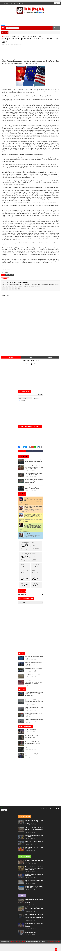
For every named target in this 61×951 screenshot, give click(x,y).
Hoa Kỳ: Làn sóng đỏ (29, 533)
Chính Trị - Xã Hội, (18, 44)
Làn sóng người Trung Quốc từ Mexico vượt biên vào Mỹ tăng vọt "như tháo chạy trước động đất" (34, 481)
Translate (23, 400)
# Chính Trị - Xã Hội (9, 274)
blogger (11, 357)
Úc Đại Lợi (23, 577)
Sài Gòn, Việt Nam (28, 554)
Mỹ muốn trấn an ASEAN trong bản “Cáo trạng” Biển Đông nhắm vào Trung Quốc (34, 701)
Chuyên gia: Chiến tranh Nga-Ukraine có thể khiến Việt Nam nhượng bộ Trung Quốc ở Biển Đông (34, 694)
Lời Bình (39, 451)
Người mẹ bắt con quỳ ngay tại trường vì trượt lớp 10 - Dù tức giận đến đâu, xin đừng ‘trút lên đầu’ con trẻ (33, 682)
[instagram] (56, 808)
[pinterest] (22, 3)
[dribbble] (50, 808)
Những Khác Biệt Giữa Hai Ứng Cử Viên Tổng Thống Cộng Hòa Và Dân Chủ (33, 499)
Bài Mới (22, 451)
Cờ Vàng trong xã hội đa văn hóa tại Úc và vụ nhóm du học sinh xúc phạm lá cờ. (34, 829)
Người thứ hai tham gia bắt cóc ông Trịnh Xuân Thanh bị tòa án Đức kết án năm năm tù (34, 901)
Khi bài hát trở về (29, 747)
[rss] (17, 3)
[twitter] (12, 3)
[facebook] (9, 3)
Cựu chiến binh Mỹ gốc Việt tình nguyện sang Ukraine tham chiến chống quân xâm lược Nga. (34, 822)
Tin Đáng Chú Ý (23, 456)
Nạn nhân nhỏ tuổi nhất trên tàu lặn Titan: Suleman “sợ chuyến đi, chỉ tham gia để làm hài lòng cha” (34, 467)
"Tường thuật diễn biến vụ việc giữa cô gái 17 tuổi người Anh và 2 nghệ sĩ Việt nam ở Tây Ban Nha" (34, 868)
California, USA (35, 564)
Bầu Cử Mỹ (21, 494)
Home (3, 36)
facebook (49, 357)
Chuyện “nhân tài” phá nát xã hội (32, 674)
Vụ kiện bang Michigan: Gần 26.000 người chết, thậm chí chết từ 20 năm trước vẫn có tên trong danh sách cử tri (33, 516)
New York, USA (24, 570)
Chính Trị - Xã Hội (9, 36)
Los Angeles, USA (28, 543)
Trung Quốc (35, 577)
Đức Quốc (34, 583)
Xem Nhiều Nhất (30, 451)
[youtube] (14, 3)
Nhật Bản (23, 583)
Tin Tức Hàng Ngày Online (17, 282)
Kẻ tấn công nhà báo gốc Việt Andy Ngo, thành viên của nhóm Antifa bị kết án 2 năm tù (34, 925)
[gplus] (44, 808)
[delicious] (58, 808)
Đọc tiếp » (26, 504)
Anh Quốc (34, 570)
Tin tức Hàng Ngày (11, 284)
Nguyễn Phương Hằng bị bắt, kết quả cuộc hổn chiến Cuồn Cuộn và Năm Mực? (34, 909)
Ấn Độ (22, 564)
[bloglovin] (20, 3)
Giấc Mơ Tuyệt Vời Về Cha (31, 729)
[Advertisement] (30, 20)
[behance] (54, 808)
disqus (30, 357)
